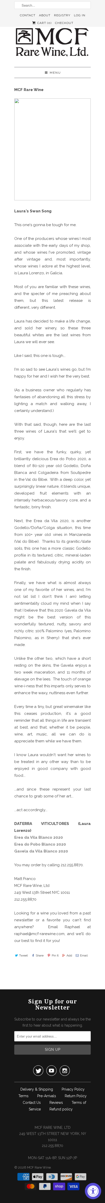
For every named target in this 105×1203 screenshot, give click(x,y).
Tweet (23, 955)
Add (69, 955)
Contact (27, 15)
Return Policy (76, 1096)
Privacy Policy (73, 1089)
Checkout (64, 23)
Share (40, 955)
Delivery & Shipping (36, 1089)
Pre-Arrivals (46, 1096)
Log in (79, 15)
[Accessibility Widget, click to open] (93, 1191)
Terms (23, 1096)
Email (84, 955)
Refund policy (61, 1109)
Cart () (43, 23)
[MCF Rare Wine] (52, 43)
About (44, 15)
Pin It (55, 955)
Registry (62, 15)
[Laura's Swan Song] (52, 199)
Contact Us (32, 1103)
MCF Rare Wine (39, 1167)
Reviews (56, 1103)
